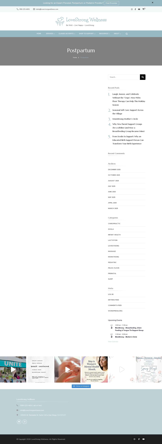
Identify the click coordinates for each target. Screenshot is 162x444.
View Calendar (113, 341)
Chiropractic (114, 224)
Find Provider (111, 3)
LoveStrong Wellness (86, 19)
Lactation (112, 240)
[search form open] (125, 34)
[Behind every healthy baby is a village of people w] (13, 369)
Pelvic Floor (113, 268)
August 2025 (113, 181)
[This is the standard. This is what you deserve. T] (40, 369)
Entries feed (113, 300)
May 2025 (111, 197)
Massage (112, 251)
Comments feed (115, 305)
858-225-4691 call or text (31, 405)
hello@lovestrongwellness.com (47, 9)
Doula (111, 229)
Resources (103, 34)
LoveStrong (113, 246)
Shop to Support (86, 34)
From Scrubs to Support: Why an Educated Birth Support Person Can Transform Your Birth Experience (128, 140)
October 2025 (114, 175)
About (116, 34)
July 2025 (111, 186)
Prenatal (112, 273)
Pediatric (112, 262)
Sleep (110, 279)
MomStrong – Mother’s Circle (126, 337)
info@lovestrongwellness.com (32, 410)
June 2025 (112, 192)
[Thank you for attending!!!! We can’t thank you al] (149, 369)
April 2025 (112, 203)
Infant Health (114, 235)
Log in (110, 294)
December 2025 (114, 170)
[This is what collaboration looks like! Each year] (122, 369)
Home (39, 34)
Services (49, 34)
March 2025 (113, 208)
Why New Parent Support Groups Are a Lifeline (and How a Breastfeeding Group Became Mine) (129, 127)
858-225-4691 (25, 9)
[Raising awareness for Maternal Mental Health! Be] (95, 369)
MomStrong (113, 257)
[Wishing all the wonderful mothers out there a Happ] (67, 369)
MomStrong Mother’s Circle (125, 119)
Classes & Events (66, 34)
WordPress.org (115, 311)
